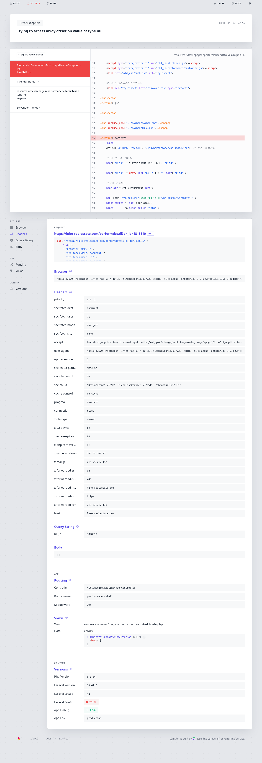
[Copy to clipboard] (241, 241)
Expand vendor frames (32, 54)
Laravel (63, 738)
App (12, 258)
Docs (49, 738)
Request (15, 221)
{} (116, 641)
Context (15, 282)
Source (34, 738)
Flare (199, 738)
